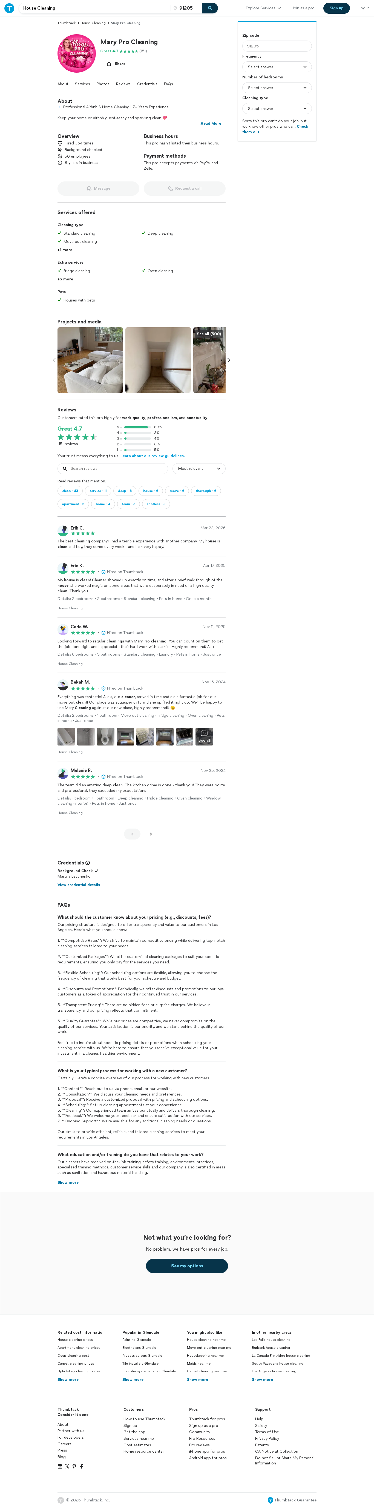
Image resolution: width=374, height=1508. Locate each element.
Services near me (138, 1438)
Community (199, 1432)
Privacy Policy (267, 1438)
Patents (262, 1445)
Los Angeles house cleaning (274, 1371)
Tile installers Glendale (140, 1363)
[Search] (210, 8)
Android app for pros (208, 1458)
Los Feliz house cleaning (271, 1340)
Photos (103, 84)
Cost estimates (137, 1445)
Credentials (147, 84)
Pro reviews (199, 1445)
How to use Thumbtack (144, 1419)
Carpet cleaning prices (75, 1363)
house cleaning (93, 23)
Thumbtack (66, 23)
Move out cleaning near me (209, 1348)
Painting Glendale (136, 1340)
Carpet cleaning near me (207, 1371)
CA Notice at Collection (276, 1451)
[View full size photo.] (90, 360)
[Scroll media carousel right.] (228, 360)
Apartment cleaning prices (78, 1348)
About (62, 84)
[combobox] (95, 8)
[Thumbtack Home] (9, 8)
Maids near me (199, 1363)
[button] (76, 53)
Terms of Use (267, 1432)
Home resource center (143, 1451)
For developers (70, 1437)
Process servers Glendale (142, 1356)
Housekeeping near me (205, 1356)
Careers (64, 1444)
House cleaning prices (75, 1340)
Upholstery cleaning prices (78, 1371)
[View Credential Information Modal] (87, 862)
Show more (68, 1379)
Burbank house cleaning (271, 1348)
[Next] (151, 834)
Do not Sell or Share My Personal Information (284, 1461)
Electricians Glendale (139, 1348)
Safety (261, 1425)
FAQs (168, 84)
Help (259, 1419)
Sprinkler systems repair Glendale (149, 1371)
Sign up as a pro (203, 1425)
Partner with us (70, 1431)
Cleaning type (255, 98)
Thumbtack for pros (207, 1419)
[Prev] (132, 834)
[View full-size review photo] (66, 737)
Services (82, 84)
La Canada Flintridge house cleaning (281, 1356)
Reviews (123, 84)
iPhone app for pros (207, 1451)
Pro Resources (202, 1438)
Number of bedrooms (262, 77)
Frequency (252, 56)
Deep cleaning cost (73, 1356)
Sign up (130, 1425)
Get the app (134, 1432)
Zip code (250, 35)
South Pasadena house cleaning (277, 1363)
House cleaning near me (206, 1340)
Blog (61, 1457)
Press (62, 1450)
